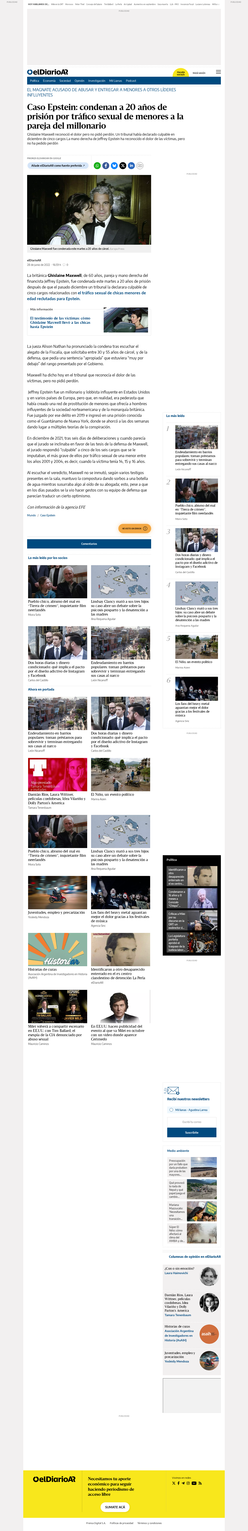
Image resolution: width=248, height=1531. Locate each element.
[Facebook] (105, 165)
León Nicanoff (99, 680)
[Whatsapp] (97, 165)
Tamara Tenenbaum (39, 807)
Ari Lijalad (128, 4)
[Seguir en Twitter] (174, 1483)
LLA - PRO (174, 4)
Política (34, 80)
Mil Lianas (115, 80)
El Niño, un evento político (112, 794)
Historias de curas (42, 969)
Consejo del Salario (94, 4)
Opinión (79, 80)
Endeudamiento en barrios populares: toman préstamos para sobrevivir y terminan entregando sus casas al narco (118, 669)
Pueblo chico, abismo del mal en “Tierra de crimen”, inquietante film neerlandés (57, 605)
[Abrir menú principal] (218, 72)
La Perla (118, 4)
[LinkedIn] (131, 165)
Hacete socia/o (181, 73)
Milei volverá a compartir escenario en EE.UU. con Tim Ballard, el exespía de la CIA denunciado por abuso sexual (56, 1032)
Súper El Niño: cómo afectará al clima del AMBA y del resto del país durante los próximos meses (176, 1234)
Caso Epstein (47, 515)
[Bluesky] (114, 165)
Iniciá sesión (199, 73)
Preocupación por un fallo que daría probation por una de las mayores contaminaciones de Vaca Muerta (179, 1167)
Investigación (96, 80)
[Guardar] (139, 165)
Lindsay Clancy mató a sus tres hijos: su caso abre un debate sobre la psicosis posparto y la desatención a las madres (120, 608)
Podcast (131, 80)
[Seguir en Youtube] (194, 1483)
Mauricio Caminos (38, 1043)
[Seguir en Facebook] (178, 1483)
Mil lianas (216, 4)
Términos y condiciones (149, 1523)
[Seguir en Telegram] (183, 1483)
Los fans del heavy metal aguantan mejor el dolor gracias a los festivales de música (120, 916)
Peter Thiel (79, 4)
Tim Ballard (108, 4)
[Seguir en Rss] (200, 1483)
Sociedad (65, 80)
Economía (49, 80)
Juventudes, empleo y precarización (56, 912)
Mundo (31, 515)
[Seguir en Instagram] (188, 1483)
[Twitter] (122, 165)
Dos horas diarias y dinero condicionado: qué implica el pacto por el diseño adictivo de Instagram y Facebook (56, 669)
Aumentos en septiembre (145, 4)
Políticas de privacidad (121, 1523)
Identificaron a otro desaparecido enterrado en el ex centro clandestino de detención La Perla (118, 973)
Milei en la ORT (57, 4)
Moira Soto (34, 614)
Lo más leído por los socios (47, 558)
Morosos (69, 4)
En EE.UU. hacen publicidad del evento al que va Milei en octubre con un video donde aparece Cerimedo (117, 1032)
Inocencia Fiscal (187, 4)
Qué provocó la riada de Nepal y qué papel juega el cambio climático (177, 1190)
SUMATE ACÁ (115, 1507)
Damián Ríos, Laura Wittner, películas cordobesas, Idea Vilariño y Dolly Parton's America (57, 798)
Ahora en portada (41, 689)
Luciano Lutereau (202, 4)
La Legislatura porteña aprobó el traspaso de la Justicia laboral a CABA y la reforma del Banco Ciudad (177, 943)
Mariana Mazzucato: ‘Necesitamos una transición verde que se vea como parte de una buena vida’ (177, 1212)
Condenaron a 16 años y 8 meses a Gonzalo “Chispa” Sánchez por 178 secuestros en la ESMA (177, 899)
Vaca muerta (163, 4)
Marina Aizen (98, 799)
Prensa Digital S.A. (96, 1523)
